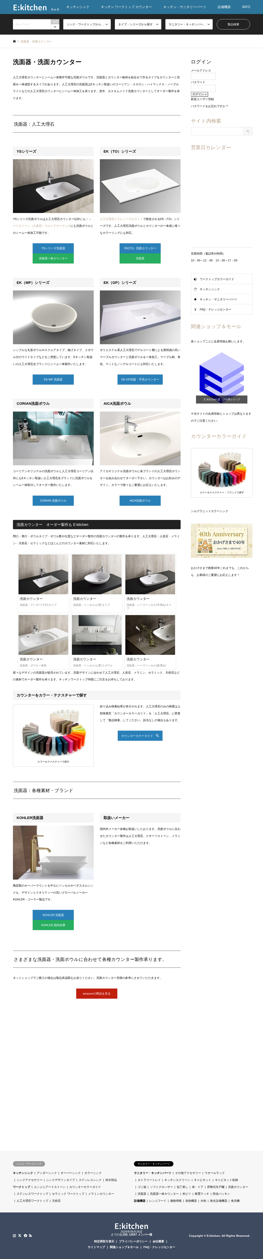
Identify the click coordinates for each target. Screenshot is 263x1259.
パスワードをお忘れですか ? (209, 106)
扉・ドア (197, 1187)
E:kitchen (131, 1225)
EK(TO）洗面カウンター (140, 248)
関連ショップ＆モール (124, 1247)
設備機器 (224, 7)
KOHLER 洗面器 (53, 915)
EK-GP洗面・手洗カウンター (140, 379)
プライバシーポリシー (133, 1241)
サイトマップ (96, 1247)
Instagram (14, 1235)
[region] (222, 378)
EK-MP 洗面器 (53, 379)
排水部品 (111, 1180)
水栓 (203, 1200)
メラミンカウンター (101, 1193)
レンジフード (157, 1200)
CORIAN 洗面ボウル (53, 500)
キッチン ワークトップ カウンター (126, 7)
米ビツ (186, 1193)
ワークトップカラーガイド (217, 279)
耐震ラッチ (202, 1193)
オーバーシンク (71, 1173)
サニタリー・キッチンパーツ (152, 1173)
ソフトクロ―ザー (161, 1187)
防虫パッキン (221, 1193)
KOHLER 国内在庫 (53, 925)
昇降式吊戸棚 (215, 1187)
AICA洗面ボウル (140, 500)
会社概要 (158, 1241)
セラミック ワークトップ (68, 1193)
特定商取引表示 (104, 1241)
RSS (30, 1235)
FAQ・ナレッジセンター (215, 309)
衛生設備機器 (218, 1200)
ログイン (201, 61)
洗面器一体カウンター (53, 258)
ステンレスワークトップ (32, 1193)
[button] (221, 378)
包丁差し (182, 1187)
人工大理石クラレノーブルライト (121, 219)
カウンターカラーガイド (138, 735)
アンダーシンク (47, 1173)
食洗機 (235, 1200)
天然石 (56, 1200)
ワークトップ (21, 1187)
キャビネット (202, 1180)
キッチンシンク (77, 7)
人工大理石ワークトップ (32, 1200)
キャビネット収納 (226, 1180)
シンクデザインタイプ (60, 1180)
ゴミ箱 (142, 1187)
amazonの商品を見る (97, 993)
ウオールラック (215, 1173)
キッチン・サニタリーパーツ (184, 7)
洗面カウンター (238, 1187)
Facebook (25, 1235)
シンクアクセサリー (30, 1180)
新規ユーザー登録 (202, 99)
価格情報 (176, 1200)
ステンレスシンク (90, 1180)
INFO (246, 7)
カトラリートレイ (149, 1180)
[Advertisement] (97, 1062)
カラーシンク (93, 1173)
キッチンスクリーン (177, 1180)
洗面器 (140, 258)
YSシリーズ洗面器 (53, 248)
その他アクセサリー (188, 1173)
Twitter (19, 1235)
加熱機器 (191, 1200)
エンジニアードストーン (50, 1187)
